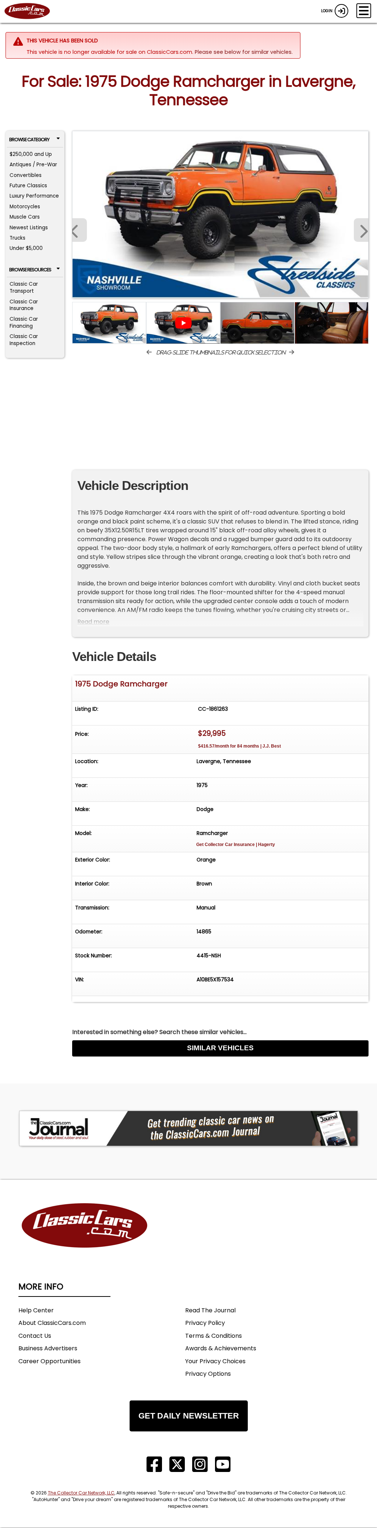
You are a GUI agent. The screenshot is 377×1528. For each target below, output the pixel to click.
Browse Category (29, 139)
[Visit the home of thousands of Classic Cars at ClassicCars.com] (31, 11)
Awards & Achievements (220, 1348)
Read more (93, 621)
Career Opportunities (49, 1361)
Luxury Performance (34, 195)
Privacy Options (208, 1373)
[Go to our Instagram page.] (200, 1464)
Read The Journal (210, 1310)
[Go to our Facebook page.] (154, 1464)
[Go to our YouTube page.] (222, 1464)
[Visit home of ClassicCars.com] (84, 1236)
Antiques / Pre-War (33, 164)
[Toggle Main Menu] (363, 10)
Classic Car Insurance (24, 305)
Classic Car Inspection (24, 340)
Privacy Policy (205, 1323)
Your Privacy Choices (215, 1361)
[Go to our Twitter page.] (177, 1464)
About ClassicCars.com (52, 1323)
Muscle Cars (25, 216)
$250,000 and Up (31, 154)
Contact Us (34, 1336)
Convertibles (26, 175)
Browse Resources (30, 270)
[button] (361, 230)
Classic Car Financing (24, 323)
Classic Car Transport (24, 288)
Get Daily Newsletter (188, 1415)
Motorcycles (25, 206)
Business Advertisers (47, 1348)
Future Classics (28, 185)
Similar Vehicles (220, 1048)
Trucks (17, 237)
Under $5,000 (26, 248)
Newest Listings (29, 227)
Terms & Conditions (213, 1336)
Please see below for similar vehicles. (244, 52)
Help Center (36, 1310)
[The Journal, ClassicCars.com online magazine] (188, 1128)
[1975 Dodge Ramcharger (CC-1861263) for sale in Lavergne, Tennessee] (220, 214)
